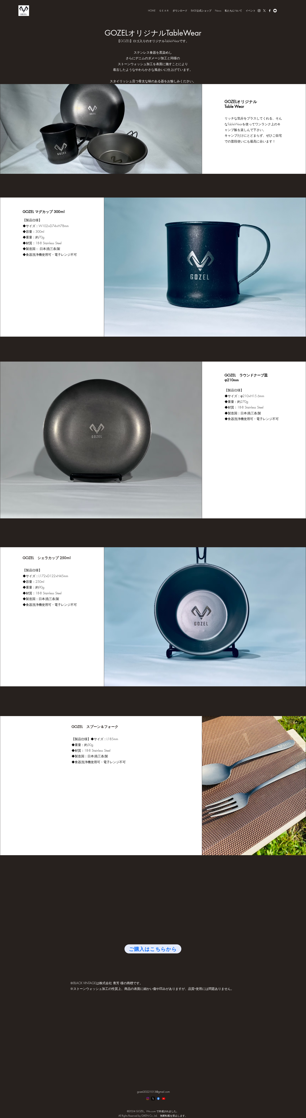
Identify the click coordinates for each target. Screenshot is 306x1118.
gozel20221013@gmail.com (153, 1092)
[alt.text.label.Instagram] (259, 10)
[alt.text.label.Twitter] (264, 10)
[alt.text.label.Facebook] (269, 10)
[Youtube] (275, 10)
